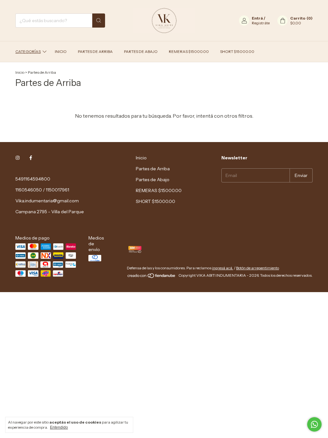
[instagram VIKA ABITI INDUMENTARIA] (17, 158)
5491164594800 (32, 179)
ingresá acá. (222, 267)
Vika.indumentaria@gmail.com (47, 201)
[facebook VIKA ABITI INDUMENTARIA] (31, 158)
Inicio (61, 51)
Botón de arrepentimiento (257, 267)
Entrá (257, 18)
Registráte (261, 23)
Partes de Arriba (95, 51)
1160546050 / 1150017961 (42, 190)
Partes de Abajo (141, 51)
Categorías (28, 51)
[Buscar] (98, 20)
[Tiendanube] (151, 276)
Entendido (59, 427)
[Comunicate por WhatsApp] (314, 424)
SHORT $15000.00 (237, 51)
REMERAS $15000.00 (189, 51)
